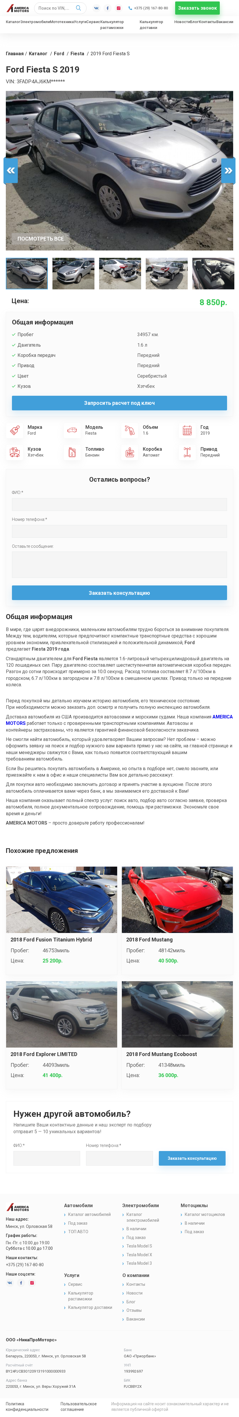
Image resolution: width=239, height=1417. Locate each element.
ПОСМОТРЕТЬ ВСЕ (40, 239)
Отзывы (134, 1310)
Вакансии (224, 22)
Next (228, 170)
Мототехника (62, 22)
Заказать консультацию (119, 593)
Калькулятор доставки (151, 25)
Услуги (80, 22)
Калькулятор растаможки (112, 25)
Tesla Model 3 (139, 1263)
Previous (10, 170)
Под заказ (77, 1223)
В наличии (136, 1228)
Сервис (93, 22)
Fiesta (77, 53)
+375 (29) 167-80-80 (151, 8)
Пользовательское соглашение (79, 1407)
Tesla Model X (139, 1254)
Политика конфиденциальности (27, 1407)
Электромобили (35, 22)
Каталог (13, 22)
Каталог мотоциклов (205, 1214)
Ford (59, 53)
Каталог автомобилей (89, 1214)
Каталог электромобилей (142, 1217)
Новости (182, 22)
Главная (15, 53)
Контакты (207, 22)
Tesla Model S (139, 1246)
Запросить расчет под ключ (119, 403)
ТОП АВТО (78, 1231)
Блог (194, 22)
